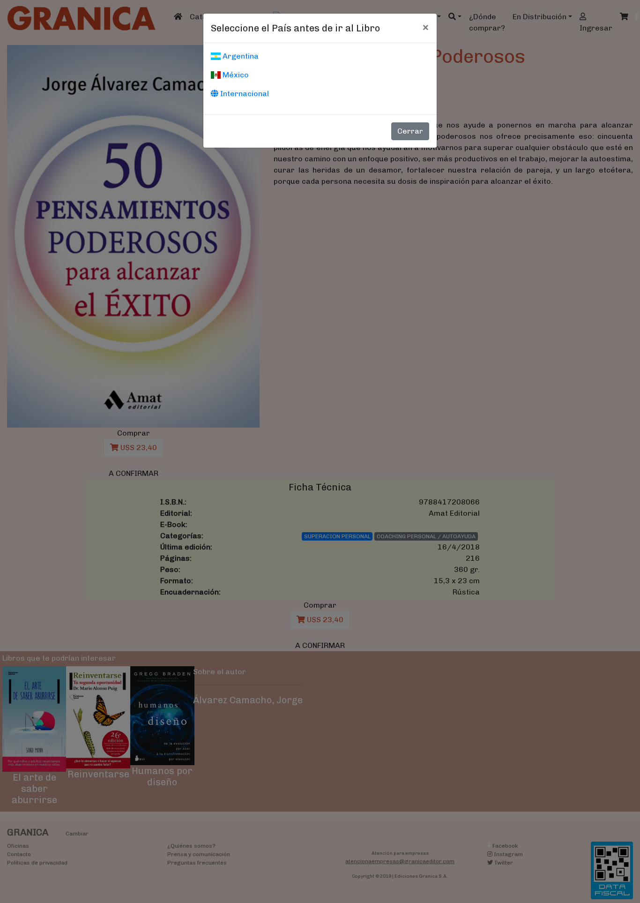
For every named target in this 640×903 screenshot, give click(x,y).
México (235, 74)
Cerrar (410, 131)
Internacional (243, 93)
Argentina (240, 56)
